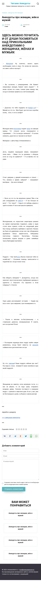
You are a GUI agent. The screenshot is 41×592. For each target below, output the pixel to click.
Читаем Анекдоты (20, 3)
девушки (12, 363)
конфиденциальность (26, 570)
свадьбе (35, 345)
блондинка (17, 129)
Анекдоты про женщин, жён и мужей (20, 514)
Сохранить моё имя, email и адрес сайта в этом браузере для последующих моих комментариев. (21, 483)
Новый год (32, 108)
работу (20, 201)
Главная (4, 13)
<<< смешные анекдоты (11, 417)
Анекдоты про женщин (15, 13)
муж (18, 257)
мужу (28, 129)
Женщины (9, 63)
